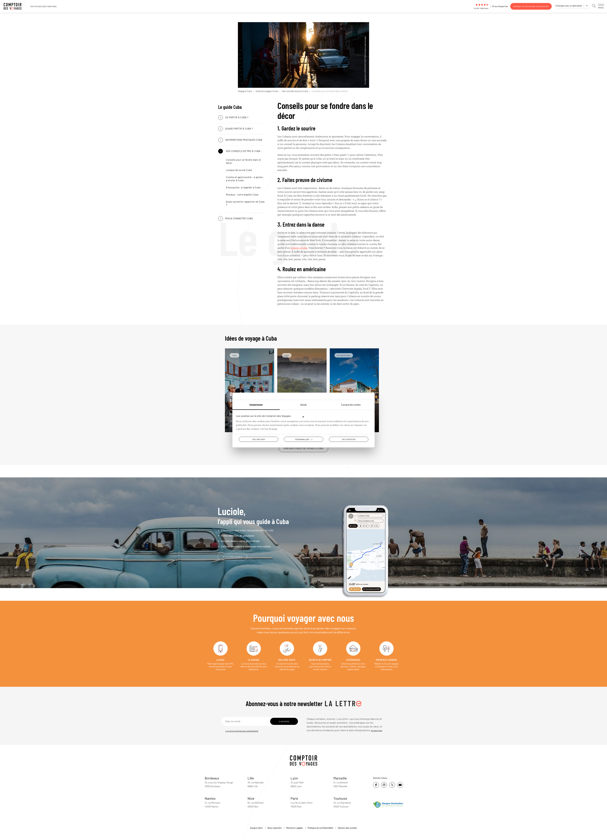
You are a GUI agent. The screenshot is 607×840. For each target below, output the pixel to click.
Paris (294, 798)
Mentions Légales (294, 828)
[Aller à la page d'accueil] (14, 6)
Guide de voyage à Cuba (267, 91)
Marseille (340, 778)
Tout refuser (258, 439)
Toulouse (340, 798)
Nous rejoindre (274, 828)
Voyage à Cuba (245, 91)
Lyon (294, 778)
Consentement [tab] (256, 404)
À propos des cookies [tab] (351, 404)
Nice (251, 798)
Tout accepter (348, 439)
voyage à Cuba (299, 247)
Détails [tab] (303, 404)
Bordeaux (212, 778)
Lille (251, 778)
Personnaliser (302, 439)
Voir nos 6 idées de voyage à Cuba (303, 448)
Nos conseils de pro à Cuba (295, 91)
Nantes (210, 798)
